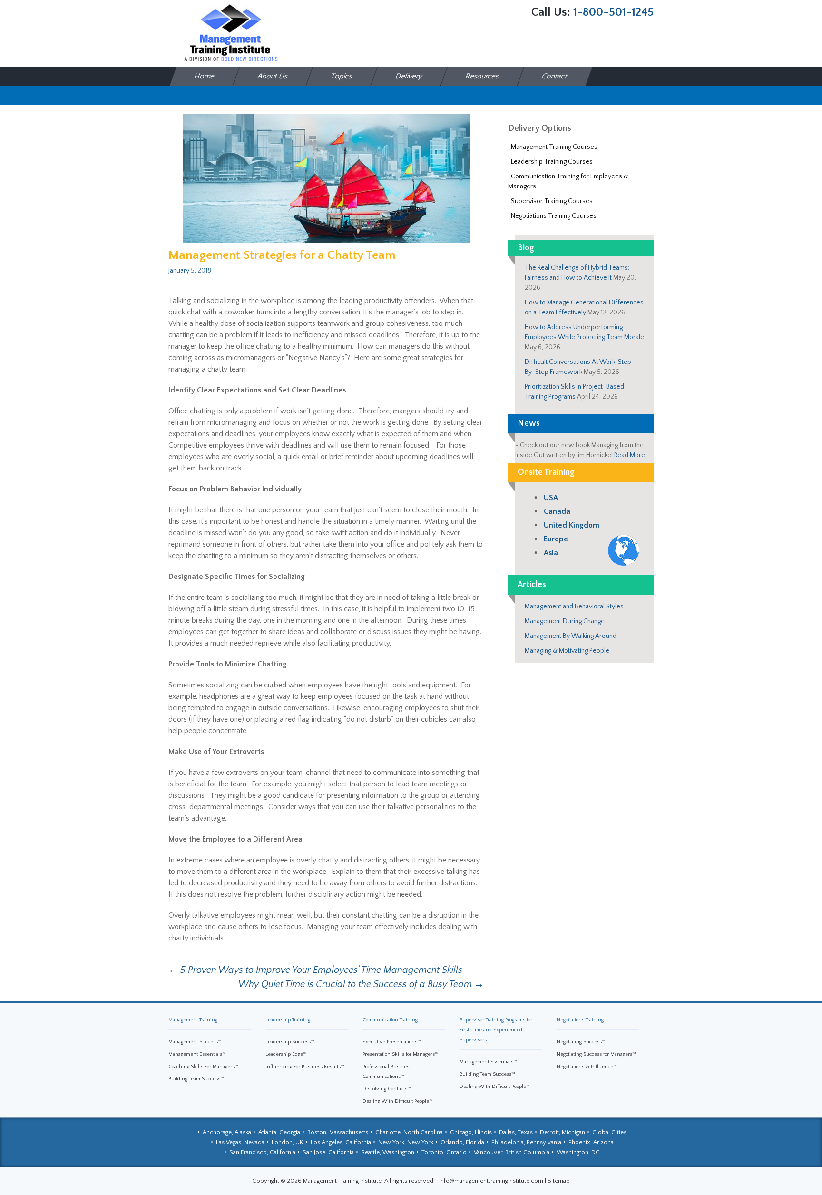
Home (204, 76)
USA (551, 497)
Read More (629, 455)
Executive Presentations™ (391, 1042)
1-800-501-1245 (613, 12)
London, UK (287, 1142)
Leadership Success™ (289, 1042)
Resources (482, 76)
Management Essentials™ (197, 1054)
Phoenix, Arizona (591, 1142)
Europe (556, 539)
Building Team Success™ (196, 1079)
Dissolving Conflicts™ (386, 1089)
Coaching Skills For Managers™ (203, 1066)
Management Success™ (195, 1042)
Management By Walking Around (570, 636)
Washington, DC (578, 1152)
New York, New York (405, 1142)
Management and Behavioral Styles (574, 606)
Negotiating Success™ (581, 1042)
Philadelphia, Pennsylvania (526, 1142)
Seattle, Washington (387, 1152)
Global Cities (609, 1132)
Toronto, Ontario (444, 1152)
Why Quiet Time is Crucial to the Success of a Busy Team (361, 984)
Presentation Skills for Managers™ (400, 1054)
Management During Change (565, 621)
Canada (557, 511)
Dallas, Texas (516, 1132)
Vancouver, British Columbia (511, 1152)
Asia (551, 553)
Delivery (409, 76)
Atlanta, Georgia (279, 1132)
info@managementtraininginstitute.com (491, 1180)
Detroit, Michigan (562, 1132)
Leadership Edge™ (286, 1054)
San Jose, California (328, 1152)
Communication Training (390, 1020)
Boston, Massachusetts (337, 1132)
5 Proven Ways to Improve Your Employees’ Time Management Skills (315, 970)
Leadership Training (287, 1020)
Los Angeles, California (341, 1142)
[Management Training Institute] (230, 33)
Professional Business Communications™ (386, 1071)
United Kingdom (571, 525)
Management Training (192, 1020)
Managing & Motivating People (567, 651)
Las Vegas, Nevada (240, 1142)
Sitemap (559, 1180)
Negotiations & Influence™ (587, 1066)
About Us (273, 76)
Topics (342, 76)
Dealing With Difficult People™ (397, 1101)
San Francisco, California (262, 1152)
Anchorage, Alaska (227, 1132)
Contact (555, 76)
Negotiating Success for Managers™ (596, 1054)
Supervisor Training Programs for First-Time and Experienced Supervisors (496, 1030)
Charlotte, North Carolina (409, 1132)
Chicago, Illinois (471, 1132)
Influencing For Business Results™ (304, 1066)
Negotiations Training (580, 1020)
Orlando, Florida (462, 1142)
